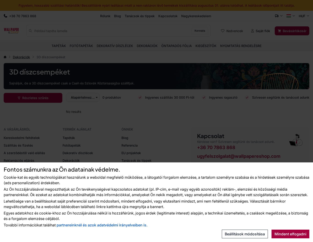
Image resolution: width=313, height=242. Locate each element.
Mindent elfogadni (290, 234)
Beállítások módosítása (245, 234)
